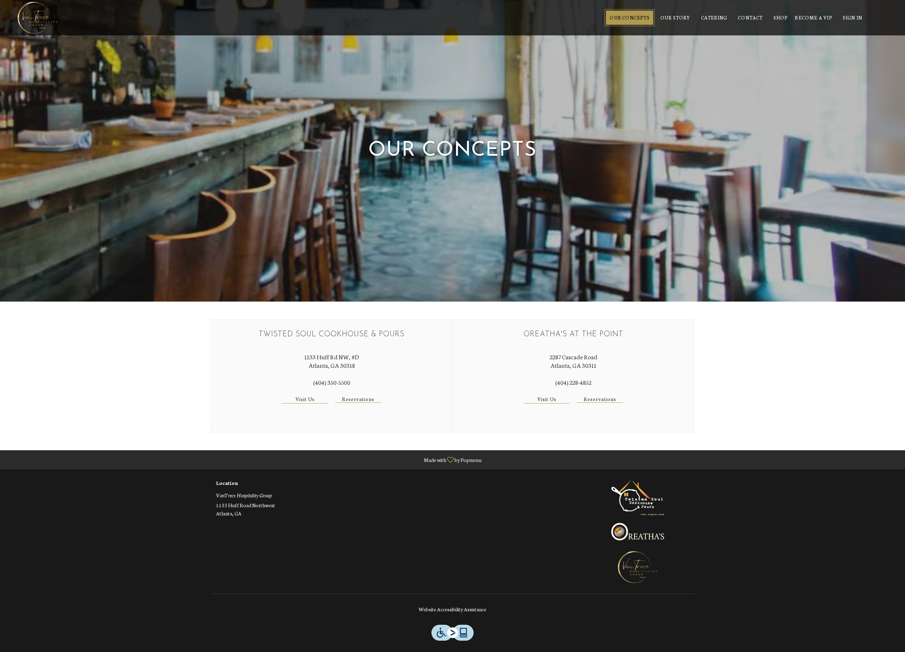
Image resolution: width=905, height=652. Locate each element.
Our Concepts (629, 17)
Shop (780, 17)
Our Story (675, 17)
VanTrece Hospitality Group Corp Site (638, 567)
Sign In (852, 17)
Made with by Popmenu (243, 459)
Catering (714, 17)
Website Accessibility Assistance (452, 609)
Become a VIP (813, 17)
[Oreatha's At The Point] (637, 530)
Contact (750, 17)
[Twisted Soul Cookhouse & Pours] (637, 497)
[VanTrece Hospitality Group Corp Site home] (37, 18)
